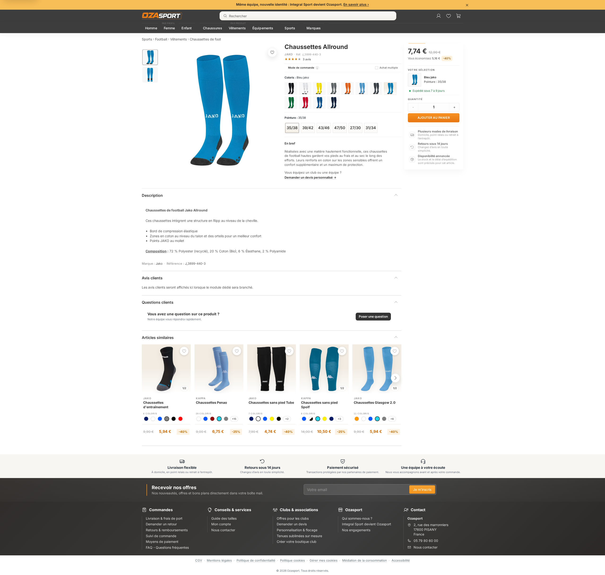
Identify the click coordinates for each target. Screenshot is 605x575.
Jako (289, 54)
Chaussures (212, 28)
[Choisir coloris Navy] (333, 102)
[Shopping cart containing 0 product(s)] (458, 16)
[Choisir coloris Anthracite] (333, 88)
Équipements (262, 28)
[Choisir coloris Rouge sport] (305, 102)
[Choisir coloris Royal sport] (319, 102)
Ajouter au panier (434, 117)
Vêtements (237, 28)
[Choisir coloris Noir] (291, 88)
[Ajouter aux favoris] (272, 52)
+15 (234, 419)
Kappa (201, 398)
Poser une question (373, 316)
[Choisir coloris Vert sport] (291, 102)
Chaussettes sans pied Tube (271, 402)
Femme (169, 28)
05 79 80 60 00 (426, 541)
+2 (287, 419)
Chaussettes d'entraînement (155, 404)
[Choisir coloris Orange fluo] (347, 88)
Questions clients (157, 302)
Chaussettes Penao (211, 402)
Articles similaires (158, 337)
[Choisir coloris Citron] (319, 88)
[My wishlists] (448, 16)
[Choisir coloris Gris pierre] (376, 88)
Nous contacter (425, 547)
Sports (290, 28)
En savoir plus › (356, 4)
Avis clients (152, 278)
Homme (151, 28)
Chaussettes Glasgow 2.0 (374, 402)
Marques (314, 28)
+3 (339, 419)
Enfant (187, 28)
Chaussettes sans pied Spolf (319, 404)
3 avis (307, 59)
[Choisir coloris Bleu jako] (390, 88)
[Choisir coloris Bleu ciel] (361, 88)
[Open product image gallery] (220, 110)
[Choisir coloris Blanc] (305, 88)
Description (152, 195)
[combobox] (308, 16)
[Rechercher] (225, 16)
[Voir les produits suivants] (395, 377)
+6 (392, 419)
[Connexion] (438, 16)
